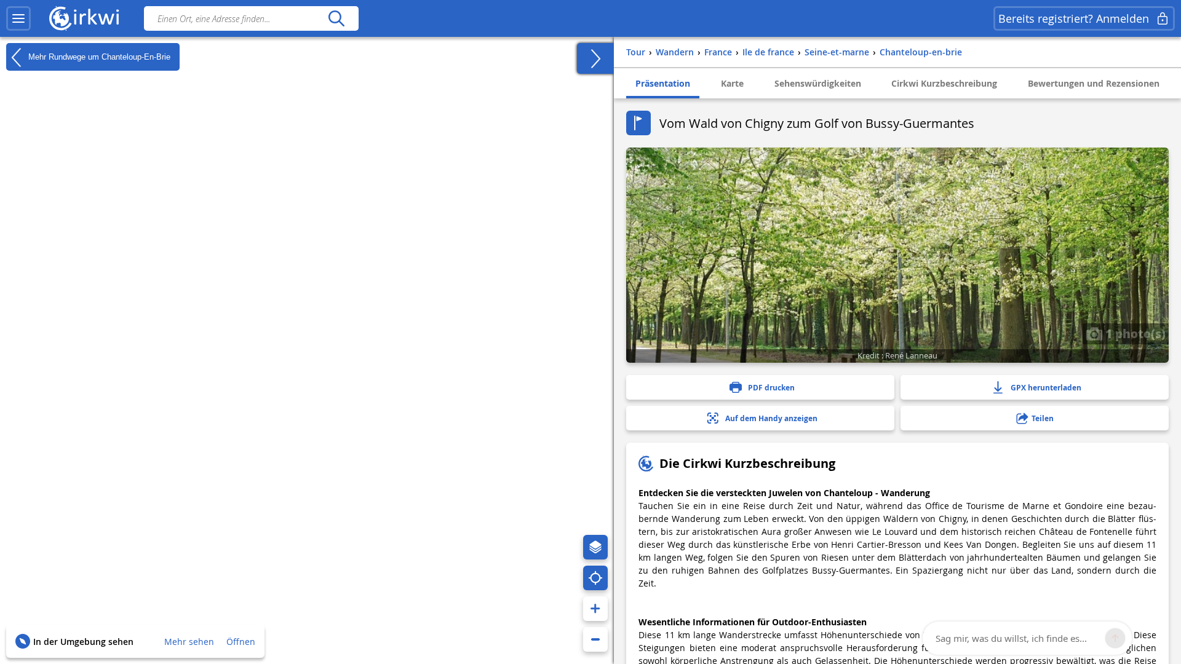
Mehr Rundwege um (98, 56)
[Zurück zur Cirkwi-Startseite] (84, 18)
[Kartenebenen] (595, 547)
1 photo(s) (1134, 333)
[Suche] (336, 18)
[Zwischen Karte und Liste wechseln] (595, 58)
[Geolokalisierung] (595, 578)
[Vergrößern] (595, 608)
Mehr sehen (189, 641)
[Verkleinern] (595, 639)
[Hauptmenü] (18, 18)
